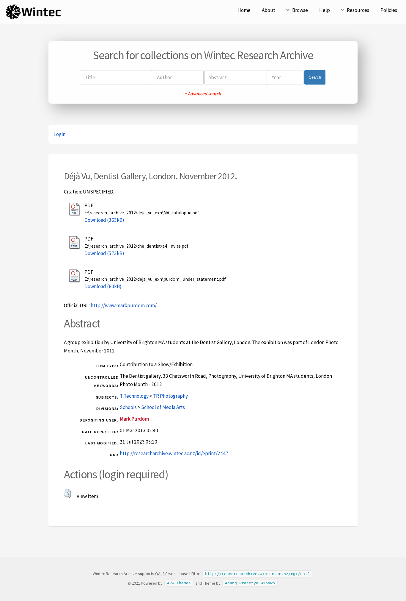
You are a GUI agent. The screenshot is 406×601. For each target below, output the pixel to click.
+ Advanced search (203, 93)
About (268, 10)
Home (244, 10)
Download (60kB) (103, 286)
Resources (358, 10)
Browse (300, 10)
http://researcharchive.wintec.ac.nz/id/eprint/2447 (174, 453)
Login (59, 134)
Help (324, 10)
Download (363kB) (104, 220)
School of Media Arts (163, 407)
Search (315, 77)
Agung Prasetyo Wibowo (250, 583)
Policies (388, 10)
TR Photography (170, 396)
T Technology (134, 396)
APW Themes (179, 583)
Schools (128, 407)
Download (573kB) (104, 253)
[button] (67, 493)
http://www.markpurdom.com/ (124, 305)
